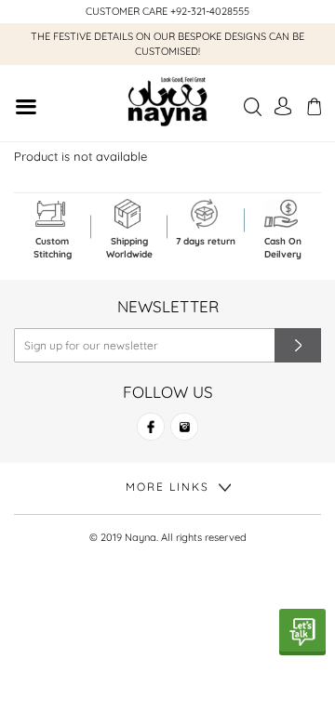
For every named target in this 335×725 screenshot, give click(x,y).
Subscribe (298, 345)
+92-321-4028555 (209, 11)
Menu (25, 109)
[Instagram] (184, 434)
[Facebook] (151, 434)
